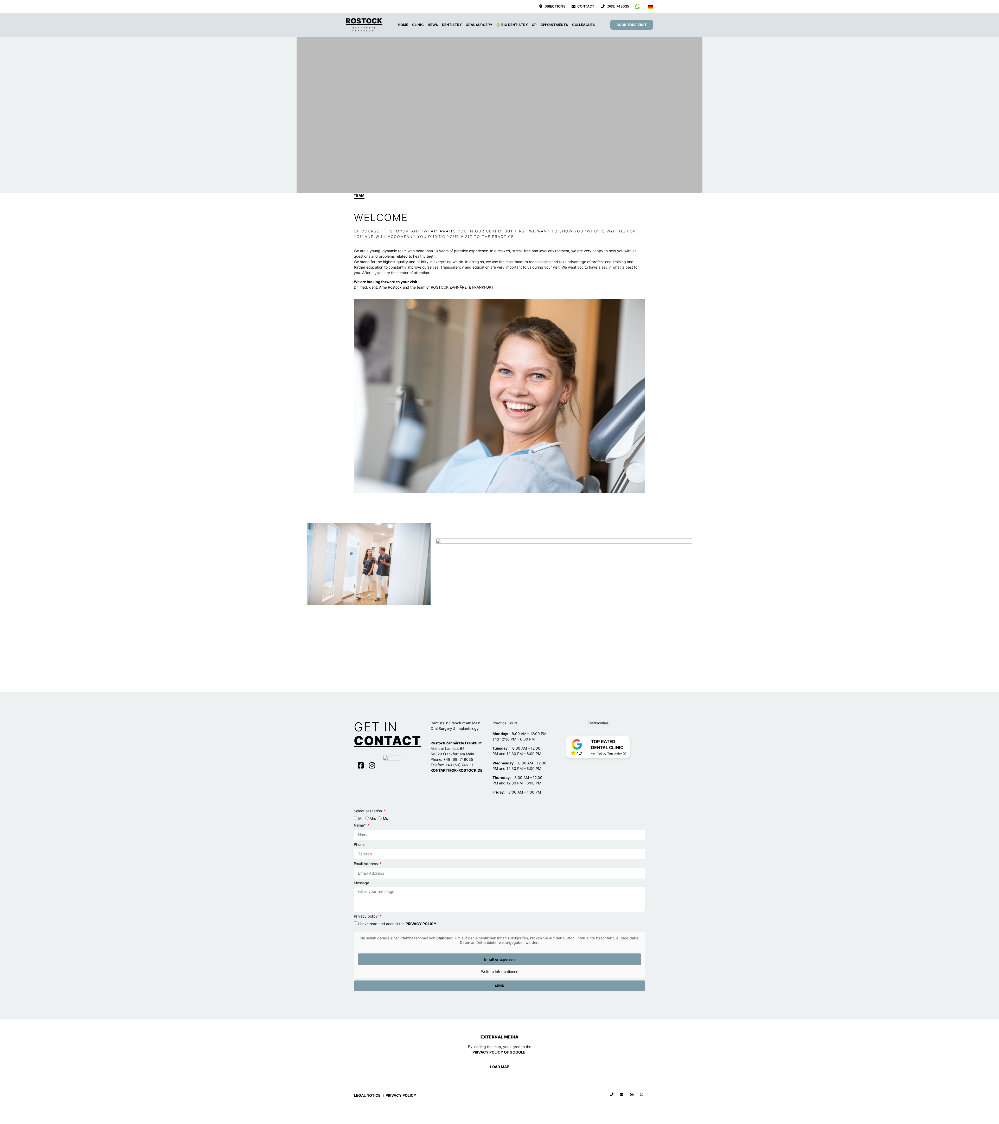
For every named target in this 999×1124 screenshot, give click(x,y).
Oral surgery (479, 25)
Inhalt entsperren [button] (499, 959)
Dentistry (452, 25)
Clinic (418, 25)
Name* (360, 825)
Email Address (366, 864)
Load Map (499, 1066)
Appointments (554, 25)
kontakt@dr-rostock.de (457, 770)
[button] (358, 396)
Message (361, 883)
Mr (360, 818)
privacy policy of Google (499, 1052)
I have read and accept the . (397, 923)
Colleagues (583, 25)
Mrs (373, 818)
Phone (359, 845)
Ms (385, 818)
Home (403, 25)
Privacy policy (366, 916)
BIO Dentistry (514, 25)
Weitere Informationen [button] (499, 971)
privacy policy (421, 923)
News (433, 25)
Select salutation (368, 811)
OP (534, 25)
